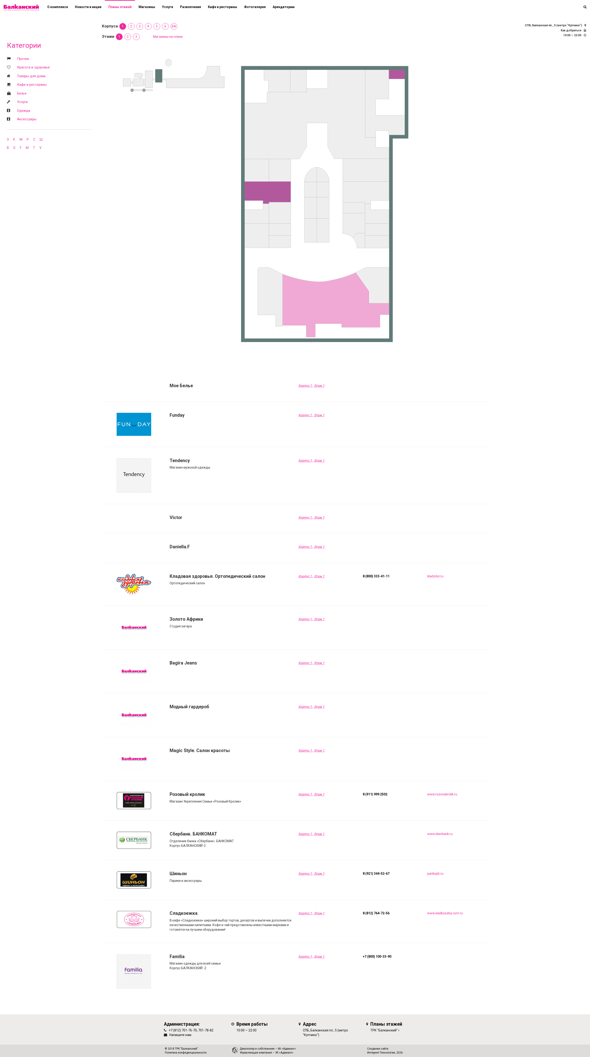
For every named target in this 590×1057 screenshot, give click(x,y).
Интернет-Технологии (381, 1052)
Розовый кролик (187, 794)
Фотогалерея (255, 7)
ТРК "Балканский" (384, 1030)
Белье (22, 93)
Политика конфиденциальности (185, 1052)
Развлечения (190, 7)
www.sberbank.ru (440, 834)
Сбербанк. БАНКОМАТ (193, 834)
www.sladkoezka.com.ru (445, 913)
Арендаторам (284, 7)
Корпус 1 (305, 385)
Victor (176, 517)
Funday (177, 415)
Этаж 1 (319, 385)
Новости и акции (88, 7)
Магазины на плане (168, 36)
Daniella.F (180, 546)
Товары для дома (31, 76)
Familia (177, 956)
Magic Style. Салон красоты (200, 750)
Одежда (23, 111)
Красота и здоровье (33, 67)
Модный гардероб (189, 706)
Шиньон (178, 873)
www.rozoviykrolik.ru (442, 794)
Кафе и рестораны (32, 85)
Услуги (22, 102)
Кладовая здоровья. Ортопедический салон (217, 576)
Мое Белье (181, 385)
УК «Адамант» (284, 1052)
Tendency (180, 460)
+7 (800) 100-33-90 (377, 956)
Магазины (147, 7)
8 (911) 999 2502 (375, 794)
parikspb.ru (435, 873)
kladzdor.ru (435, 576)
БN (174, 26)
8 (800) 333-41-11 (376, 576)
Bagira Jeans (183, 663)
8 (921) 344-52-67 (376, 873)
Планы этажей (120, 7)
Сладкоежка (184, 913)
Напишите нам (180, 1035)
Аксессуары (26, 119)
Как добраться (571, 30)
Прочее (23, 59)
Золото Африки (186, 619)
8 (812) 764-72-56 (376, 913)
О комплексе (57, 7)
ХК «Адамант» (287, 1048)
